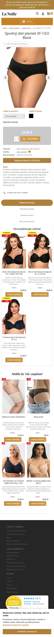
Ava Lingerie (22, 152)
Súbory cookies (12, 592)
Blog (8, 538)
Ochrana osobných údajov (16, 566)
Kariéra (9, 585)
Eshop (5, 28)
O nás (9, 578)
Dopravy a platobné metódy (17, 544)
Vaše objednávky (13, 552)
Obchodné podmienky (15, 563)
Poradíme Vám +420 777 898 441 (17, 193)
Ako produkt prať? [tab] (27, 221)
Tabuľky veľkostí (13, 541)
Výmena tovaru (12, 555)
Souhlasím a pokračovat (27, 632)
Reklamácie (11, 559)
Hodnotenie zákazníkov (15, 534)
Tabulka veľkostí (10, 122)
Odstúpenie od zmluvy (15, 569)
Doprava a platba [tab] (27, 209)
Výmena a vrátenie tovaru (16, 531)
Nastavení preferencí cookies (16, 625)
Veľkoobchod (12, 588)
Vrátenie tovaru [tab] (27, 215)
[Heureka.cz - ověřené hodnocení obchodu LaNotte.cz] (27, 603)
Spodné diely (26, 28)
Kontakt (10, 581)
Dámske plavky (14, 28)
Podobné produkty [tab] (27, 203)
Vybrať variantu (14, 294)
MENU (29, 21)
